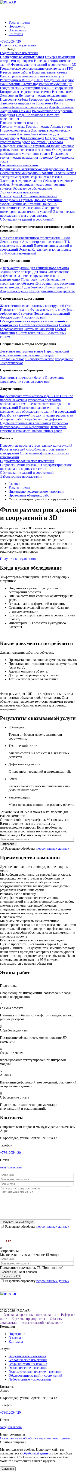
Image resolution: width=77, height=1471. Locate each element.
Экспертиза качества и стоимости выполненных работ (33, 429)
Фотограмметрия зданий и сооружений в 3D (43, 64)
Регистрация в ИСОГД (16, 80)
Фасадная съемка (62, 99)
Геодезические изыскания (19, 53)
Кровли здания (35, 317)
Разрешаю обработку (37, 848)
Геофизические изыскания (19, 165)
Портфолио (17, 26)
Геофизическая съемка (46, 177)
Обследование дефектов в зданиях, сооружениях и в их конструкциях (34, 275)
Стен (68, 306)
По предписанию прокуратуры (52, 291)
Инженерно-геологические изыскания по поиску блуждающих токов (37, 157)
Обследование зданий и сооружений (27, 219)
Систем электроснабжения (38, 325)
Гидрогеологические (15, 130)
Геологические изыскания (19, 122)
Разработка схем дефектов (44, 419)
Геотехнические (37, 126)
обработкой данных (36, 1453)
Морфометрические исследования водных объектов (36, 466)
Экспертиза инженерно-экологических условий (29, 209)
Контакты (16, 34)
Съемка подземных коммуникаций (46, 84)
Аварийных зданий (14, 291)
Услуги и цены (19, 22)
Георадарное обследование (32, 188)
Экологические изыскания (19, 192)
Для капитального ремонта (49, 268)
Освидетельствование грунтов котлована (30, 146)
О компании (18, 30)
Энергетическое (11, 363)
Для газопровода (32, 138)
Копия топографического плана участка (31, 105)
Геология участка (12, 126)
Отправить (8, 844)
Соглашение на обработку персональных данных (36, 1438)
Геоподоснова (39, 99)
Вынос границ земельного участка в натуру (32, 76)
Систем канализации (39, 329)
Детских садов (10, 242)
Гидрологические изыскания (21, 465)
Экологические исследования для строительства (37, 213)
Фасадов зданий (12, 317)
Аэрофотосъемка (61, 107)
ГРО (70, 68)
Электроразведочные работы (21, 180)
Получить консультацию (18, 45)
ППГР (38, 80)
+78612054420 (10, 41)
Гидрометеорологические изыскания (27, 461)
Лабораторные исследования (21, 476)
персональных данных (52, 848)
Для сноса (39, 272)
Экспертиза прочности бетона (22, 377)
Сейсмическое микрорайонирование (26, 173)
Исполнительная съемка (49, 72)
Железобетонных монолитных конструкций (32, 306)
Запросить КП (11, 1276)
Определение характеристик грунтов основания (32, 379)
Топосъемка (44, 103)
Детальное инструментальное (21, 351)
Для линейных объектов (34, 134)
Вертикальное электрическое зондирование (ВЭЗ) (36, 169)
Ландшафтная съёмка (15, 111)
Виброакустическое (39, 359)
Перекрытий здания (14, 309)
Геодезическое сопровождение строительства (33, 68)
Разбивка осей (62, 91)
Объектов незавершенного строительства (30, 238)
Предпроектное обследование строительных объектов (32, 281)
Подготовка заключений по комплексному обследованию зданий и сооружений (38, 409)
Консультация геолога (47, 142)
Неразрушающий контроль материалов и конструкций (34, 353)
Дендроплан (9, 95)
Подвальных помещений (52, 313)
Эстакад (25, 249)
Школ (65, 238)
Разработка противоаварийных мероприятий (34, 425)
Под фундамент (56, 138)
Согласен (8, 1468)
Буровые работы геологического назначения (37, 148)
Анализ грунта (61, 126)
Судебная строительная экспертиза (25, 423)
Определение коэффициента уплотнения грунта (36, 151)
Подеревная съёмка (14, 99)
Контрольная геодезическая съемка (25, 91)
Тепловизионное (12, 359)
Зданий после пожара (15, 272)
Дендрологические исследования (43, 95)
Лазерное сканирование (17, 103)
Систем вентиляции (31, 333)
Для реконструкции (14, 268)
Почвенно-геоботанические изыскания (28, 206)
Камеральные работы (15, 72)
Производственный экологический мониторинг (31, 202)
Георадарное (64, 359)
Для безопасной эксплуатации (46, 287)
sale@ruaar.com (11, 1167)
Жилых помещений (21, 253)
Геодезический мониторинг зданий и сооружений (36, 88)
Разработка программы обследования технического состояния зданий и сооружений (35, 403)
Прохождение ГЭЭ (14, 196)
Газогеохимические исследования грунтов (28, 198)
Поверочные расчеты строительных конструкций (36, 445)
